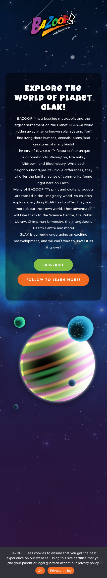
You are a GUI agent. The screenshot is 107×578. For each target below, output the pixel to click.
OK (40, 571)
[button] (53, 265)
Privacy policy (61, 571)
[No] (100, 562)
